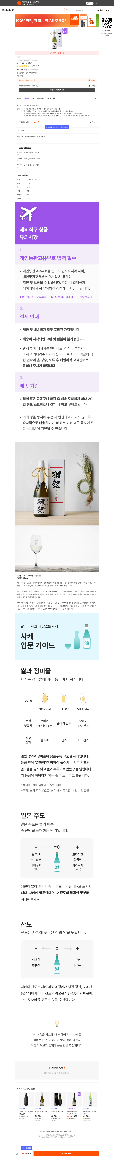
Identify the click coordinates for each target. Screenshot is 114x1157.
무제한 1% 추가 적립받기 (56, 90)
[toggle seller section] (95, 98)
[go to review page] (96, 130)
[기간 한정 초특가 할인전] (57, 20)
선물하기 (28, 1153)
